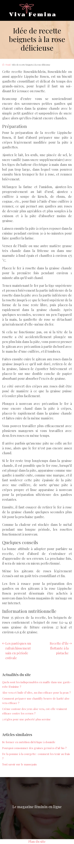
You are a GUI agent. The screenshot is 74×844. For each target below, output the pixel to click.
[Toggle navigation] (61, 10)
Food (8, 64)
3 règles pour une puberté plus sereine (26, 719)
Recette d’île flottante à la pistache (59, 648)
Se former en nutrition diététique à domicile (28, 742)
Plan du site (37, 841)
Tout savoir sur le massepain (19, 764)
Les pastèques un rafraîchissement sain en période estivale (18, 650)
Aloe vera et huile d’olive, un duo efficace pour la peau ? (36, 692)
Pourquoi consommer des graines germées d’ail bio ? (34, 748)
